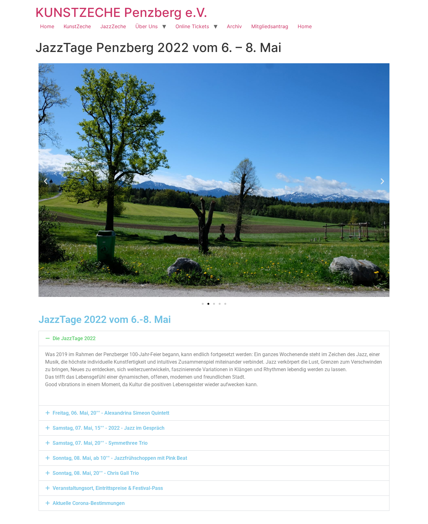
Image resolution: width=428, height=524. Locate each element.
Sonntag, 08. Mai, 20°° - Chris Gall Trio (96, 473)
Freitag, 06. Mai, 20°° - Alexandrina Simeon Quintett (111, 413)
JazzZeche (113, 26)
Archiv (234, 26)
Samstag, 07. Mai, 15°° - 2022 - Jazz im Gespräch (108, 428)
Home (47, 26)
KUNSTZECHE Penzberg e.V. (121, 12)
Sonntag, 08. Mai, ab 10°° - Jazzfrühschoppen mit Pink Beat (120, 458)
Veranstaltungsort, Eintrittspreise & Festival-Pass (108, 488)
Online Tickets (192, 26)
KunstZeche (77, 26)
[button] (46, 181)
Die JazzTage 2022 (74, 338)
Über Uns (146, 26)
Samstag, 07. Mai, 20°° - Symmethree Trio (100, 443)
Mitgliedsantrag (269, 26)
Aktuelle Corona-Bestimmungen (89, 503)
